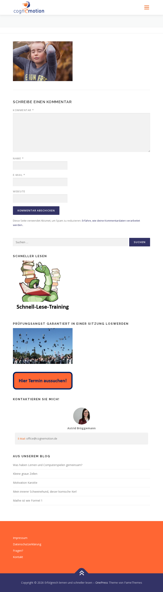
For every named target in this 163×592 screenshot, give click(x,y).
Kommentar (23, 110)
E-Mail (19, 175)
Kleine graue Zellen (25, 474)
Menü (146, 7)
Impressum (20, 538)
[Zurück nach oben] (82, 573)
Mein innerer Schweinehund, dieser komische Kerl (45, 491)
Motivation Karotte (25, 482)
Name (18, 158)
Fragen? (18, 550)
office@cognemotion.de (41, 438)
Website (19, 191)
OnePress (101, 582)
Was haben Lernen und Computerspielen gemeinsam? (47, 465)
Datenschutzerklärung (27, 544)
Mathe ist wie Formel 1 (28, 500)
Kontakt (18, 557)
